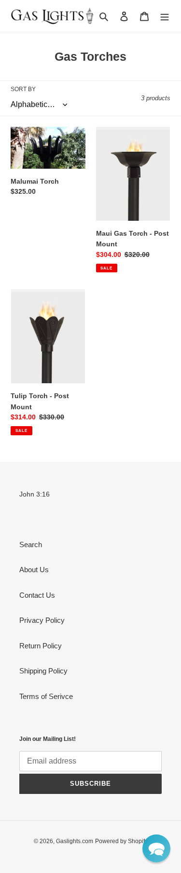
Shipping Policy (43, 671)
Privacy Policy (42, 620)
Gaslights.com (74, 841)
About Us (34, 569)
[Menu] (164, 16)
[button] (156, 848)
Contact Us (37, 595)
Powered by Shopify (121, 841)
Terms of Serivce (46, 696)
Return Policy (40, 646)
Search (30, 544)
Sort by (23, 89)
